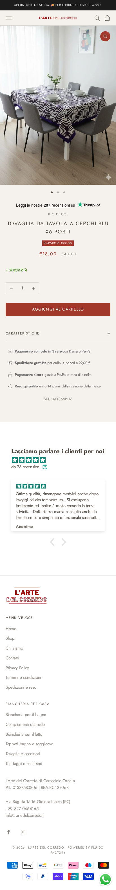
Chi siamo (14, 648)
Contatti (12, 658)
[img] (60, 460)
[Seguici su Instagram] (23, 832)
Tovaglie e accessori (23, 754)
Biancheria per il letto (24, 734)
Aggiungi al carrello (58, 309)
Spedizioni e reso (21, 687)
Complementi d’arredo (25, 724)
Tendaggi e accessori (24, 763)
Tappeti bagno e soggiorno (29, 744)
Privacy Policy (17, 668)
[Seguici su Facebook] (8, 832)
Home (11, 629)
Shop (10, 638)
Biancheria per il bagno (26, 714)
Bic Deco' (58, 214)
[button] (54, 542)
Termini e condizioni (23, 677)
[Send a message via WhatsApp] (105, 879)
